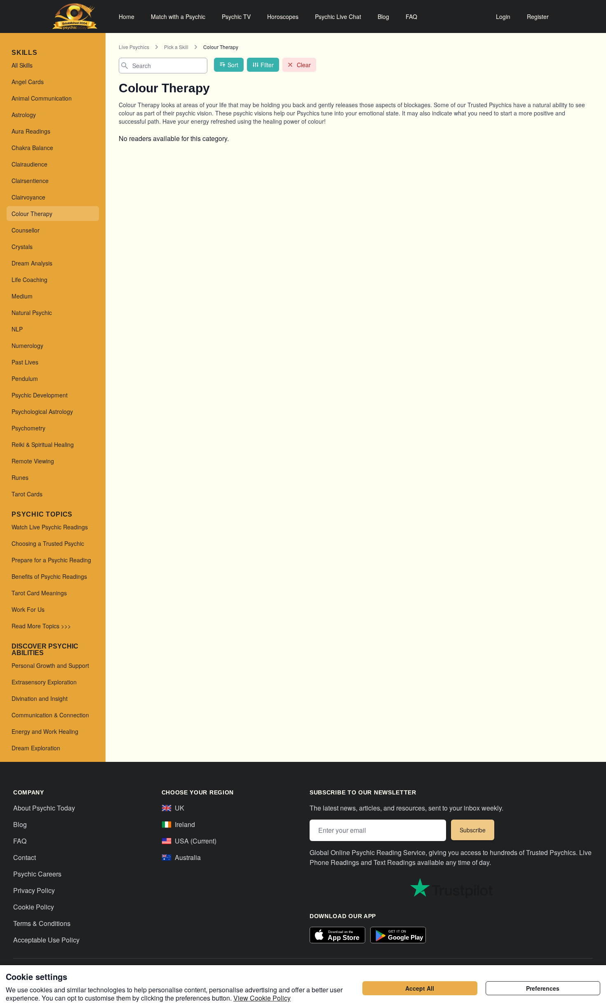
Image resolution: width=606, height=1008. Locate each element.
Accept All (419, 988)
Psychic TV (236, 16)
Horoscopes (282, 16)
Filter (267, 65)
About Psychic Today (44, 808)
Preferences (542, 988)
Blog (383, 16)
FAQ (411, 16)
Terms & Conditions (41, 923)
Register (538, 16)
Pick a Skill (176, 46)
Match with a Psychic (178, 16)
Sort (233, 65)
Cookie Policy (33, 907)
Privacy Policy (34, 890)
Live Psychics (134, 46)
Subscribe (473, 830)
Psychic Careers (37, 874)
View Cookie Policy (262, 998)
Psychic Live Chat (338, 16)
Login (503, 16)
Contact (24, 857)
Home (126, 16)
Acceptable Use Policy (46, 940)
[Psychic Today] (74, 16)
